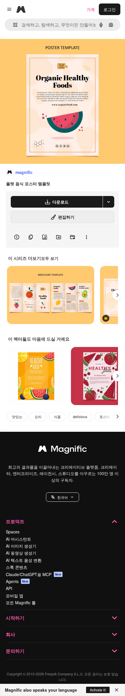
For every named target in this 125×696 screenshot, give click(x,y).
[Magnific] (62, 450)
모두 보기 (49, 258)
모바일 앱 (14, 595)
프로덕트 (15, 521)
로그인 (109, 9)
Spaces (12, 532)
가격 (91, 9)
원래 (33, 50)
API (9, 588)
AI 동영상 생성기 (21, 553)
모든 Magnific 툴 (21, 602)
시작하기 (15, 617)
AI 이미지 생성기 (21, 546)
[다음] (117, 295)
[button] (62, 497)
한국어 (62, 497)
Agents (17, 581)
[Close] (116, 689)
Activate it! (98, 689)
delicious (80, 416)
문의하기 (15, 651)
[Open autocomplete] (13, 25)
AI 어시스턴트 (18, 539)
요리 (38, 416)
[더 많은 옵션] (86, 237)
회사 (10, 634)
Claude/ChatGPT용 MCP (33, 574)
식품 (57, 416)
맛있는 (17, 416)
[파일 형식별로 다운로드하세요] (108, 202)
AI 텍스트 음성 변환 (24, 560)
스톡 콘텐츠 (16, 567)
